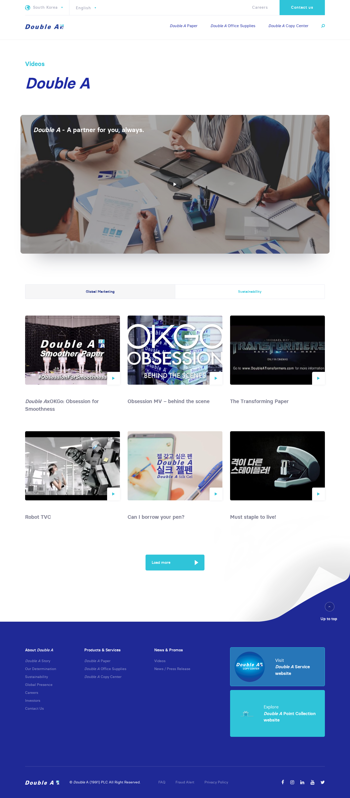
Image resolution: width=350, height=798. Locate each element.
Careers (260, 7)
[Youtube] (312, 782)
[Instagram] (292, 782)
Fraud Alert (185, 782)
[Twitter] (323, 782)
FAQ (161, 782)
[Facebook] (282, 782)
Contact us (302, 7)
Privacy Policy (216, 782)
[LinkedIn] (302, 782)
